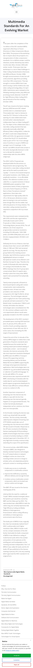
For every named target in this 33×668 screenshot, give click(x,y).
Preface (3, 586)
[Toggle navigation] (16, 12)
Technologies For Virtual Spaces (10, 636)
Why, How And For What (8, 589)
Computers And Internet (8, 611)
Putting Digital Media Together (10, 630)
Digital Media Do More (7, 614)
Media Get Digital (6, 598)
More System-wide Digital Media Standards (14, 573)
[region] (16, 653)
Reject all (16, 664)
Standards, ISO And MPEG (8, 605)
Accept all (16, 655)
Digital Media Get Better (8, 601)
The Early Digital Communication (10, 595)
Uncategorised (8, 576)
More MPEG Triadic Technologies (10, 633)
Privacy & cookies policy (12, 650)
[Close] (31, 640)
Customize (16, 660)
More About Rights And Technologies (12, 624)
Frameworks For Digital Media (10, 627)
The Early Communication (8, 592)
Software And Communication (10, 617)
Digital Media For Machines (9, 621)
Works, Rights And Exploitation (10, 608)
